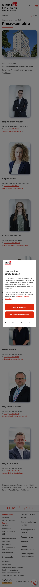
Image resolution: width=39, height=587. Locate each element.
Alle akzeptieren (19, 307)
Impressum (16, 323)
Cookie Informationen (26, 323)
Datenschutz (8, 323)
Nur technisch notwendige (19, 315)
